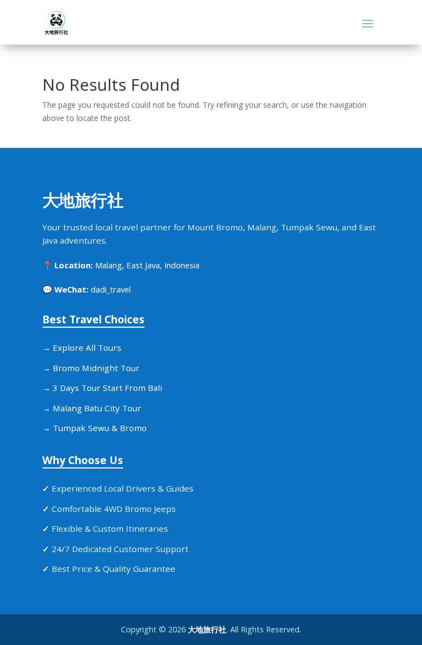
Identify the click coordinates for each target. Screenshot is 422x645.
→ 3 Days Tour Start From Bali (102, 387)
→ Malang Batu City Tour (91, 408)
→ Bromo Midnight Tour (91, 367)
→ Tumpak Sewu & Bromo (94, 427)
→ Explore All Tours (81, 347)
